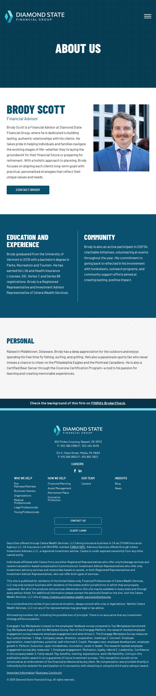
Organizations (22, 495)
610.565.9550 (69, 457)
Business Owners (25, 491)
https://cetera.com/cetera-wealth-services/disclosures (76, 597)
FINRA (74, 547)
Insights (121, 478)
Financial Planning (59, 483)
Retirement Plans (58, 492)
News (118, 488)
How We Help (57, 478)
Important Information (21, 672)
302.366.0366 (69, 446)
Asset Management (59, 488)
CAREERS (77, 464)
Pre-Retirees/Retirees (25, 485)
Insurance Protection (54, 499)
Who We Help (23, 478)
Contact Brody (28, 190)
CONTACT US (78, 521)
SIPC (82, 547)
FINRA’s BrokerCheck (108, 403)
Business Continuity (49, 672)
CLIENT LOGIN (78, 530)
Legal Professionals (26, 507)
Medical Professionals (22, 501)
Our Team (88, 478)
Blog (117, 483)
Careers (86, 483)
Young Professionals (26, 512)
